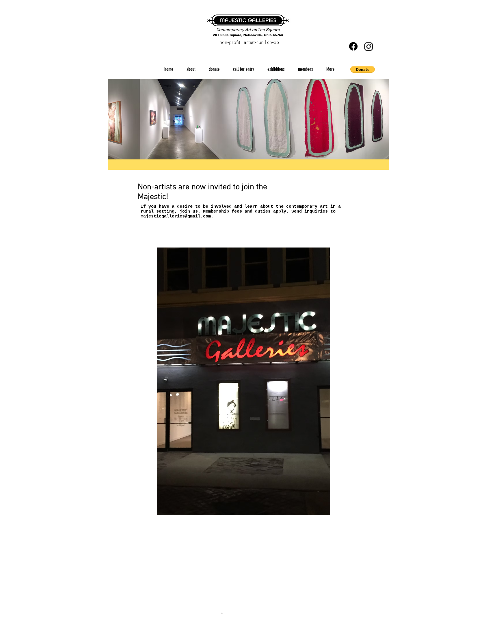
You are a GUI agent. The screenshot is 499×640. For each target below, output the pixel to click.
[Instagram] (368, 46)
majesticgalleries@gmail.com (176, 216)
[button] (362, 69)
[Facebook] (353, 46)
